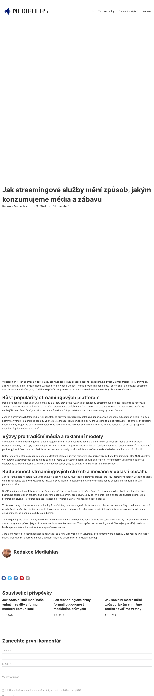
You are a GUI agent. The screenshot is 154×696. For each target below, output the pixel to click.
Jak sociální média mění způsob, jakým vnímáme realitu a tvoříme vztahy (123, 604)
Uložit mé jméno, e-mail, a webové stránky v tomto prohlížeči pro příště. (43, 690)
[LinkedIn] (16, 578)
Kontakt (147, 11)
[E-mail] (28, 578)
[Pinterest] (22, 578)
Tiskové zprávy (106, 11)
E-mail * (6, 663)
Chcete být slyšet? (129, 11)
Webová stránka (10, 676)
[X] (10, 578)
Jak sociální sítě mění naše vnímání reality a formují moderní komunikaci (23, 604)
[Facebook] (4, 578)
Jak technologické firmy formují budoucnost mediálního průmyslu (72, 604)
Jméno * (6, 650)
